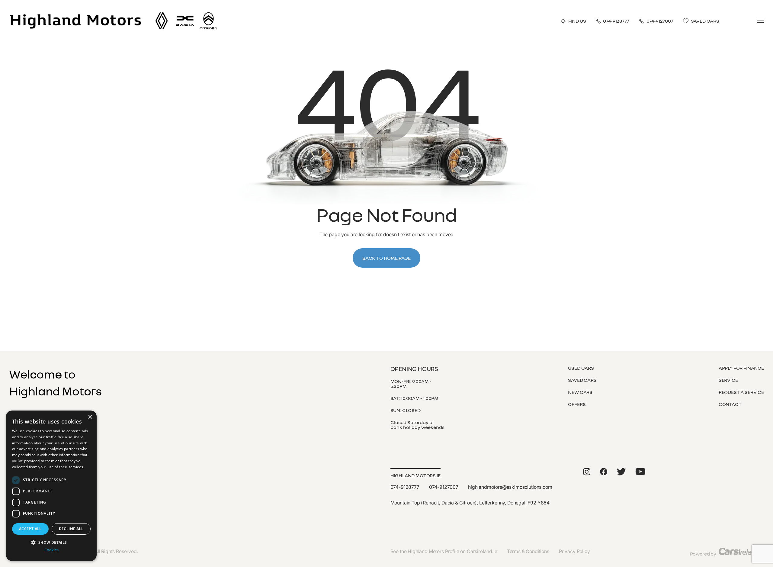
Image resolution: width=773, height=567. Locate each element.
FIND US (577, 21)
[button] (51, 542)
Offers (576, 404)
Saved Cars (705, 21)
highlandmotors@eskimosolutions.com (510, 487)
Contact (730, 404)
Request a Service (741, 392)
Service (728, 380)
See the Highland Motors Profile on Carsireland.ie (443, 551)
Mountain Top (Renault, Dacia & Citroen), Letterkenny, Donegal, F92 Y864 (470, 503)
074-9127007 (659, 21)
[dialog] (51, 486)
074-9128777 (616, 21)
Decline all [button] (71, 528)
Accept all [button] (30, 528)
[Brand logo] (161, 14)
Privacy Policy (574, 551)
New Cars (580, 392)
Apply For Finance (741, 368)
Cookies (51, 550)
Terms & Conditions (528, 551)
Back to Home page (386, 258)
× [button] (90, 417)
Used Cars (581, 368)
